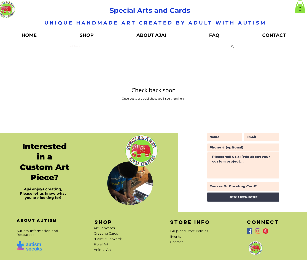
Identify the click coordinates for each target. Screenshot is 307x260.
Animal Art (102, 250)
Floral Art (101, 244)
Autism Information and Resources (37, 233)
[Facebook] (249, 231)
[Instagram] (257, 231)
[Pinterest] (265, 231)
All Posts (75, 46)
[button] (300, 6)
